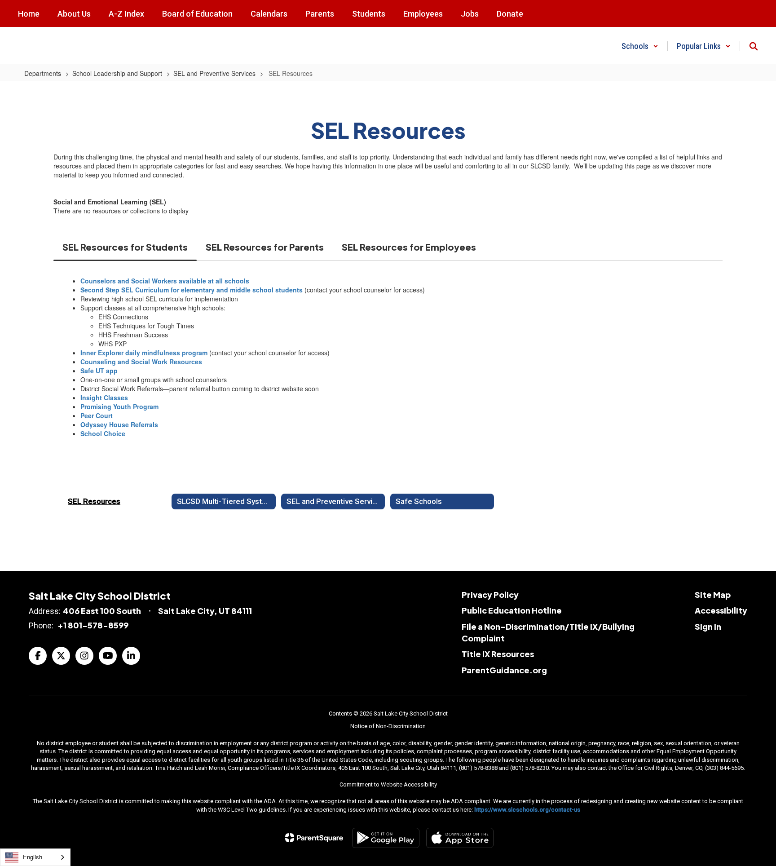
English (32, 857)
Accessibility (721, 610)
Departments (42, 73)
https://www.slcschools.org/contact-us (527, 809)
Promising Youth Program (119, 406)
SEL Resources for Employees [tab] (409, 246)
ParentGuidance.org (504, 670)
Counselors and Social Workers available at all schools (164, 280)
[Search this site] (753, 46)
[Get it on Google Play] (385, 838)
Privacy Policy (490, 594)
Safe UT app (99, 370)
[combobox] (35, 857)
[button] (640, 46)
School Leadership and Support (117, 73)
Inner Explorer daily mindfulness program (143, 352)
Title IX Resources (498, 654)
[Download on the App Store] (460, 838)
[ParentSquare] (314, 837)
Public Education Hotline (512, 610)
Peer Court (96, 415)
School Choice (102, 433)
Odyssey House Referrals (119, 424)
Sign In (708, 626)
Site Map (713, 594)
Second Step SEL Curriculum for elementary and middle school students (191, 289)
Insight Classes (104, 397)
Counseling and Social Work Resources (141, 361)
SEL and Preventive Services (214, 73)
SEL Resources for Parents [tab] (265, 246)
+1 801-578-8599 (92, 625)
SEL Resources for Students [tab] (125, 246)
